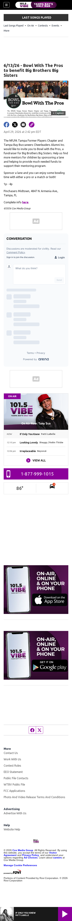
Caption (58, 113)
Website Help (12, 829)
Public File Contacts (16, 778)
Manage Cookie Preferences (20, 865)
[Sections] (6, 5)
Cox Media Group (22, 850)
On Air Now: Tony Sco (36, 423)
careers (57, 857)
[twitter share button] (15, 124)
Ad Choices (31, 857)
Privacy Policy (30, 855)
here (25, 202)
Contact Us (11, 753)
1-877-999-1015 (37, 473)
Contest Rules (12, 765)
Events (55, 25)
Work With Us (12, 759)
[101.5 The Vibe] (36, 4)
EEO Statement (13, 771)
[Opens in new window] (36, 589)
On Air (30, 25)
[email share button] (23, 124)
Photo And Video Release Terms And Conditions (34, 797)
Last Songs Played (13, 25)
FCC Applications (14, 790)
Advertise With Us (15, 813)
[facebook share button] (6, 124)
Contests (43, 25)
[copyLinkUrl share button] (31, 124)
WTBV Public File (14, 784)
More (6, 30)
